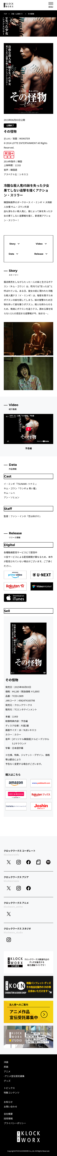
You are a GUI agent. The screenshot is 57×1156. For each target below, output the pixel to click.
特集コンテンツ (11, 1092)
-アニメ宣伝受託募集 (14, 1076)
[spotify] (48, 862)
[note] (38, 862)
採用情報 (8, 1118)
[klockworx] (8, 5)
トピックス (9, 1088)
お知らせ (8, 1102)
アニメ (7, 1071)
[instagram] (19, 862)
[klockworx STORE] (28, 962)
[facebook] (28, 862)
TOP (5, 14)
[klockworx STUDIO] (28, 1037)
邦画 (6, 1066)
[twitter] (9, 862)
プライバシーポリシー (15, 1123)
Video (39, 243)
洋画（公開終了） (17, 14)
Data (11, 253)
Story (12, 243)
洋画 (6, 1062)
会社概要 (8, 1113)
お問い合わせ (10, 1106)
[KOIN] (28, 987)
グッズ (7, 1080)
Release (38, 253)
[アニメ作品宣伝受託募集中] (28, 1012)
